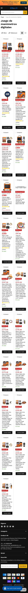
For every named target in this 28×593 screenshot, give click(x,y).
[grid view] (22, 33)
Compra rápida (7, 83)
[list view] (25, 33)
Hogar (2, 17)
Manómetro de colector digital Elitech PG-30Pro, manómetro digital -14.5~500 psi (6, 108)
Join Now (24, 2)
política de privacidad (18, 585)
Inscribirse (23, 566)
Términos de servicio (7, 585)
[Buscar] (25, 12)
